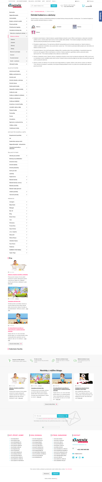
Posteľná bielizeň (14, 58)
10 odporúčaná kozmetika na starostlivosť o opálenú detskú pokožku (16, 329)
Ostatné (13, 42)
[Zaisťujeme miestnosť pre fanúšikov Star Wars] (84, 378)
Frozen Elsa (12, 226)
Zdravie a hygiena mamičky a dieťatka (18, 274)
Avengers (11, 202)
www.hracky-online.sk (16, 447)
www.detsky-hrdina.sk (16, 443)
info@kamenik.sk (78, 453)
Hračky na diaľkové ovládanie (16, 95)
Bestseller (12, 12)
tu (56, 478)
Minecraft (11, 235)
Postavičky (12, 113)
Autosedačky (12, 18)
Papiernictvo (12, 176)
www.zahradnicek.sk (37, 457)
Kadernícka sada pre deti (15, 141)
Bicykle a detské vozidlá (15, 21)
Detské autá (12, 77)
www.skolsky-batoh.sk (16, 454)
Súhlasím (55, 473)
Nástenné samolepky (15, 51)
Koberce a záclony (14, 36)
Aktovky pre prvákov (14, 155)
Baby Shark (12, 205)
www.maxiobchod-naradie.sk (60, 450)
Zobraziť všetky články (14, 343)
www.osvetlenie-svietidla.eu (39, 454)
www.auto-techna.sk (59, 440)
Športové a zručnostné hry (16, 122)
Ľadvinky (11, 173)
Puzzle (11, 116)
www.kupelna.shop (15, 449)
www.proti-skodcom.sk (37, 447)
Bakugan (11, 208)
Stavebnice (12, 119)
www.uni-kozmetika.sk (37, 455)
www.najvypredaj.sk (37, 442)
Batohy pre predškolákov (15, 158)
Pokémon (11, 247)
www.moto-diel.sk (58, 442)
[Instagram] (80, 458)
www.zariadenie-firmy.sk (59, 460)
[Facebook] (74, 458)
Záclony (13, 45)
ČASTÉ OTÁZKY (12, 1)
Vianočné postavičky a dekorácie (15, 148)
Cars (10, 220)
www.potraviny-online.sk (17, 457)
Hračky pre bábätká (14, 101)
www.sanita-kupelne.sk (16, 452)
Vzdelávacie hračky (14, 128)
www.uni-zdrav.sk (58, 457)
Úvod (32, 11)
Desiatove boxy (13, 161)
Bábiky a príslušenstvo (15, 74)
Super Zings (12, 253)
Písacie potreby (13, 24)
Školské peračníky (13, 185)
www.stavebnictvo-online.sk (60, 449)
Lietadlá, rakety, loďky (15, 107)
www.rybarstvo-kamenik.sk (17, 460)
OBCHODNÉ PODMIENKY (22, 1)
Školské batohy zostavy (15, 182)
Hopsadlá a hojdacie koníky (16, 89)
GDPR (43, 1)
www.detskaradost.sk (16, 442)
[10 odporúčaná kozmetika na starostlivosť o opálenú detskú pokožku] (18, 319)
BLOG (53, 1)
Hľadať (54, 6)
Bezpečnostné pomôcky (15, 135)
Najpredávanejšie (13, 15)
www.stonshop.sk (15, 450)
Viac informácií (68, 469)
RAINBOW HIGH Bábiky (15, 250)
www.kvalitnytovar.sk (37, 440)
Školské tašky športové (15, 188)
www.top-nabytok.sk (37, 445)
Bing (10, 214)
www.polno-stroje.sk (59, 445)
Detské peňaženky (14, 167)
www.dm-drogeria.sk (37, 438)
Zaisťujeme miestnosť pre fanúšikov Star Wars (82, 388)
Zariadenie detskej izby (15, 30)
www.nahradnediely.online (60, 455)
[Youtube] (83, 458)
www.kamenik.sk (15, 438)
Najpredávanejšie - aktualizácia (17, 144)
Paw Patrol (12, 244)
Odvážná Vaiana (13, 241)
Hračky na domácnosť (14, 98)
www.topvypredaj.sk (37, 443)
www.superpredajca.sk (37, 450)
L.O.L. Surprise (13, 232)
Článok (17, 298)
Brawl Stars (12, 217)
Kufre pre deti (13, 170)
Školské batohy (13, 179)
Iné (10, 138)
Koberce (13, 39)
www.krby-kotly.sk (58, 447)
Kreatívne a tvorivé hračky (16, 104)
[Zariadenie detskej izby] (18, 292)
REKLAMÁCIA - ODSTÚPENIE (35, 1)
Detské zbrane (13, 83)
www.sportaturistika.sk (16, 455)
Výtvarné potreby (13, 194)
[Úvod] (18, 6)
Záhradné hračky (13, 64)
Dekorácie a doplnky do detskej (17, 33)
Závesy (12, 48)
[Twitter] (77, 458)
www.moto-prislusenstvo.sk (60, 452)
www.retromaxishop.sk (37, 449)
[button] (39, 460)
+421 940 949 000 (69, 6)
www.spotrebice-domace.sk (39, 452)
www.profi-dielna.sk (58, 443)
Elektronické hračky (14, 86)
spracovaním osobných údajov (48, 418)
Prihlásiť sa (61, 416)
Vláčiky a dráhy (13, 125)
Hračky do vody (13, 92)
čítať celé (10, 283)
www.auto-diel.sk (58, 438)
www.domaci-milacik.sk (16, 445)
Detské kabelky (13, 164)
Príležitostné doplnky (14, 27)
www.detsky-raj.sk (15, 440)
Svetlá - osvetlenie (14, 61)
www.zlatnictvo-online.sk (17, 459)
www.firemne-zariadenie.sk (60, 454)
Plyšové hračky (13, 110)
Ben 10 (11, 211)
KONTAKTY (48, 1)
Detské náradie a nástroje (16, 80)
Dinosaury (12, 223)
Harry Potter (12, 229)
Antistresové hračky (14, 71)
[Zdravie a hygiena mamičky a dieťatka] (18, 265)
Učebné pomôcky (13, 191)
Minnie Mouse (12, 238)
